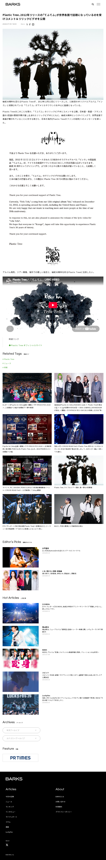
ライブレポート (11, 817)
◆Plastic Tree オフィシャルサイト (25, 345)
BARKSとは (60, 796)
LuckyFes (9, 832)
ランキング (10, 807)
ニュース (9, 801)
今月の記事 (10, 796)
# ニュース (7, 363)
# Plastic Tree (8, 359)
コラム (8, 822)
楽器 (7, 827)
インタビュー (11, 812)
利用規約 (59, 807)
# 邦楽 (5, 367)
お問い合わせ (60, 801)
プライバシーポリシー (64, 812)
